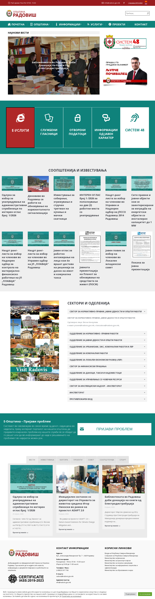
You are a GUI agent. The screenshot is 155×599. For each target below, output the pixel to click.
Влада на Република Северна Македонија (120, 553)
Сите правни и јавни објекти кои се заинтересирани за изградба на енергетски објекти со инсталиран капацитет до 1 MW (142, 210)
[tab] (107, 311)
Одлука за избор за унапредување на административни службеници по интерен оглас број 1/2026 (14, 205)
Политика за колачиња (71, 596)
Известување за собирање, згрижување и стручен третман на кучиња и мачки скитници (64, 206)
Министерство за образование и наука (119, 570)
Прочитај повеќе (19, 533)
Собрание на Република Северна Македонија (121, 556)
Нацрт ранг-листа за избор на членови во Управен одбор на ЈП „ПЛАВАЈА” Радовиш (38, 259)
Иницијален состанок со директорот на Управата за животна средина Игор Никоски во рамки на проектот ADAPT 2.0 (77, 503)
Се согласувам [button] (145, 594)
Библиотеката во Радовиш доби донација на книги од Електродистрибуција (54, 65)
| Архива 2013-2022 (135, 3)
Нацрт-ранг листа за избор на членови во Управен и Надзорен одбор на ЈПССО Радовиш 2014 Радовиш (115, 206)
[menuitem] (16, 24)
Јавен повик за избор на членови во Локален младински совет (115, 259)
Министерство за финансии (115, 558)
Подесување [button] (130, 594)
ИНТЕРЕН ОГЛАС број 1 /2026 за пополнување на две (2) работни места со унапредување (90, 205)
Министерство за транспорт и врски (118, 561)
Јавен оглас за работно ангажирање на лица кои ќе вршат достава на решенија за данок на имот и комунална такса (64, 264)
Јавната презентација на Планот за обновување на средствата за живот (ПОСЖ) (90, 276)
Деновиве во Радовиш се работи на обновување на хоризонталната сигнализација (39, 204)
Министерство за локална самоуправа (118, 563)
